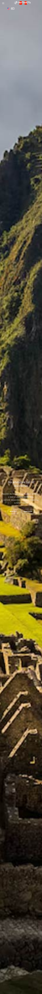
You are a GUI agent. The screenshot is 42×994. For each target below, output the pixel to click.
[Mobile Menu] (3, 3)
